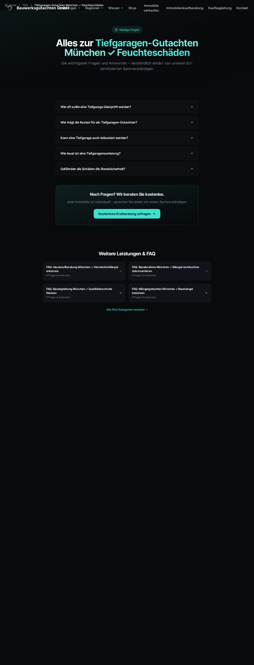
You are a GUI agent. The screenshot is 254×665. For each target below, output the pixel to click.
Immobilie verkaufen (151, 8)
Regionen (92, 8)
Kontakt (242, 8)
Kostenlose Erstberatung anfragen (124, 214)
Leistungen (68, 8)
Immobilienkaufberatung (184, 8)
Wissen (114, 8)
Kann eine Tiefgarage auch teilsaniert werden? (94, 138)
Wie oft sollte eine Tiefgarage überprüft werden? (96, 107)
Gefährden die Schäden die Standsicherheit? (93, 169)
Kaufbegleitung (220, 8)
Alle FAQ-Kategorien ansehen (125, 309)
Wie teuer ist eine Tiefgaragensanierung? (90, 153)
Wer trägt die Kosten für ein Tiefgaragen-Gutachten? (99, 122)
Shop (132, 8)
